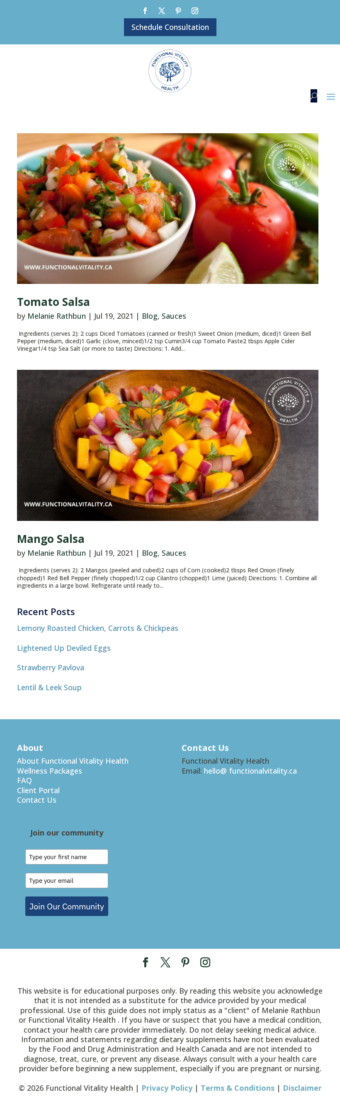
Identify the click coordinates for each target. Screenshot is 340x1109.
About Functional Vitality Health (73, 761)
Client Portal (38, 790)
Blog (150, 316)
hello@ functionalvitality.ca (250, 771)
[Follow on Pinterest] (178, 10)
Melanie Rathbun (56, 316)
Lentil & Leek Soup (49, 687)
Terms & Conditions (237, 1088)
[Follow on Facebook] (145, 10)
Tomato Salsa (53, 301)
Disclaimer (302, 1088)
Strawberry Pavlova (50, 667)
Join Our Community (66, 906)
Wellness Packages (49, 771)
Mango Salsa (51, 538)
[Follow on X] (161, 10)
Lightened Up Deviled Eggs (64, 648)
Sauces (174, 316)
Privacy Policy (166, 1088)
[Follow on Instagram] (195, 10)
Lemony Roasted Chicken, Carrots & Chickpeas (97, 628)
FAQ (24, 780)
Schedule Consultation (170, 27)
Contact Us (36, 800)
